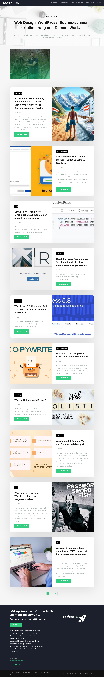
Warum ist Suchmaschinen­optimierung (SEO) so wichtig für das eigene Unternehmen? (72, 551)
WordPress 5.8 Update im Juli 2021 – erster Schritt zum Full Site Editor (30, 309)
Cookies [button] (73, 673)
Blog (87, 3)
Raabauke (54, 3)
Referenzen (80, 3)
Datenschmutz (81, 673)
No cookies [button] (66, 673)
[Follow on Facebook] (12, 664)
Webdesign (64, 3)
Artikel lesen (22, 134)
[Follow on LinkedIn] (16, 664)
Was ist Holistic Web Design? (30, 400)
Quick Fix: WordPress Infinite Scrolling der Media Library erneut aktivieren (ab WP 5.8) (72, 262)
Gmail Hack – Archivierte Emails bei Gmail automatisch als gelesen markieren (30, 214)
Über (92, 3)
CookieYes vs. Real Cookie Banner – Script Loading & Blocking (70, 159)
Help (16, 206)
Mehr (55, 593)
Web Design (18, 93)
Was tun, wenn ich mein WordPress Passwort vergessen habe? (27, 496)
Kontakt (98, 3)
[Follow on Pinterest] (19, 664)
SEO (72, 3)
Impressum (90, 673)
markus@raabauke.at (16, 661)
